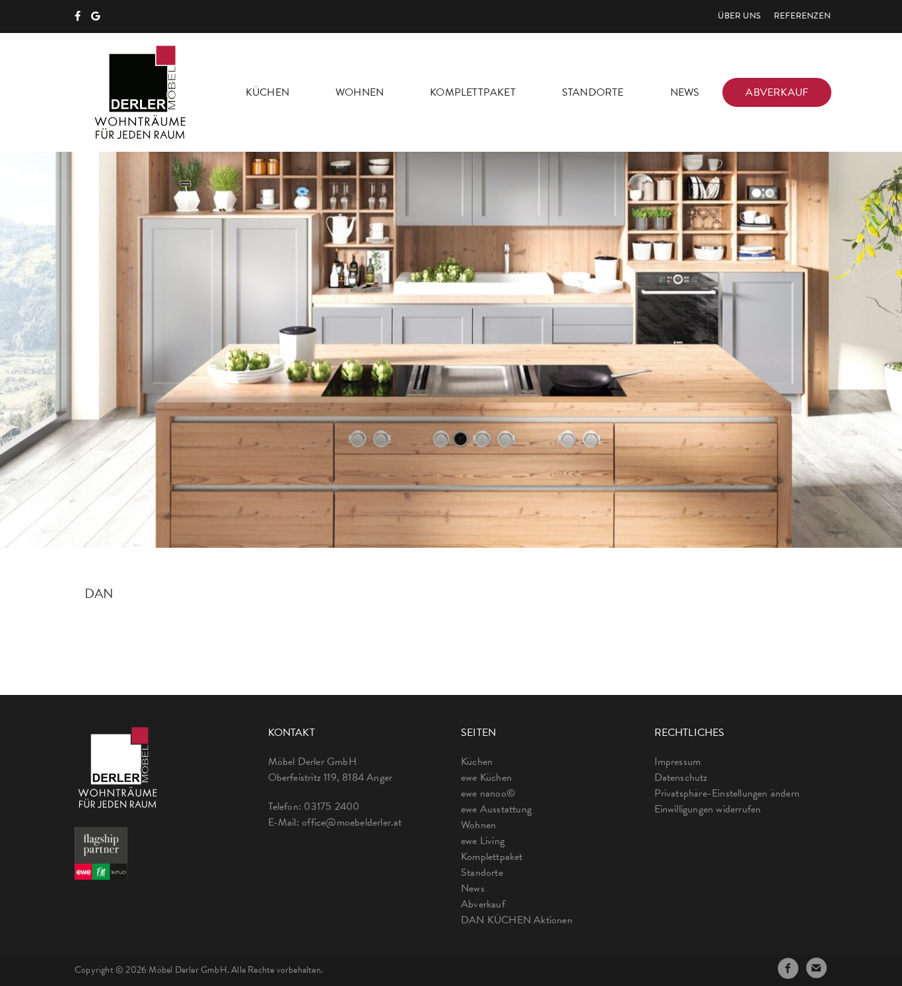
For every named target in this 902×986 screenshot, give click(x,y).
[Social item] (78, 16)
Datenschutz (681, 777)
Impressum (677, 762)
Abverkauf (777, 92)
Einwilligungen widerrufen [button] (707, 809)
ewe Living (482, 841)
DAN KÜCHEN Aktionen (516, 920)
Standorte (593, 92)
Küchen (267, 92)
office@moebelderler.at (351, 822)
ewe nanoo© (488, 793)
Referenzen (802, 16)
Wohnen (359, 92)
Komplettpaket (473, 92)
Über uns (739, 16)
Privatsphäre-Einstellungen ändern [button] (727, 793)
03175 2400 (331, 806)
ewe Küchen (486, 777)
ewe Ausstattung (496, 809)
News (685, 92)
